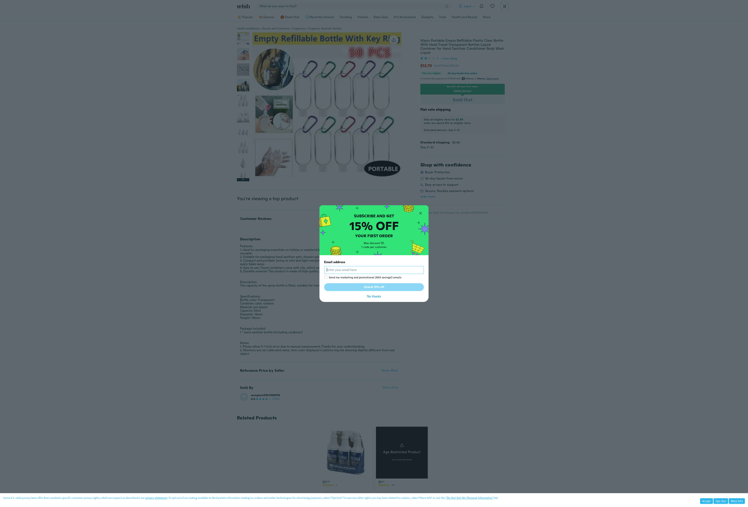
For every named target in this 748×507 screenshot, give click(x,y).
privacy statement (156, 498)
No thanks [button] (374, 296)
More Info (737, 501)
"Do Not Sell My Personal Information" (469, 498)
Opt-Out (721, 501)
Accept (706, 501)
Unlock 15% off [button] (374, 287)
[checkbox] (325, 277)
